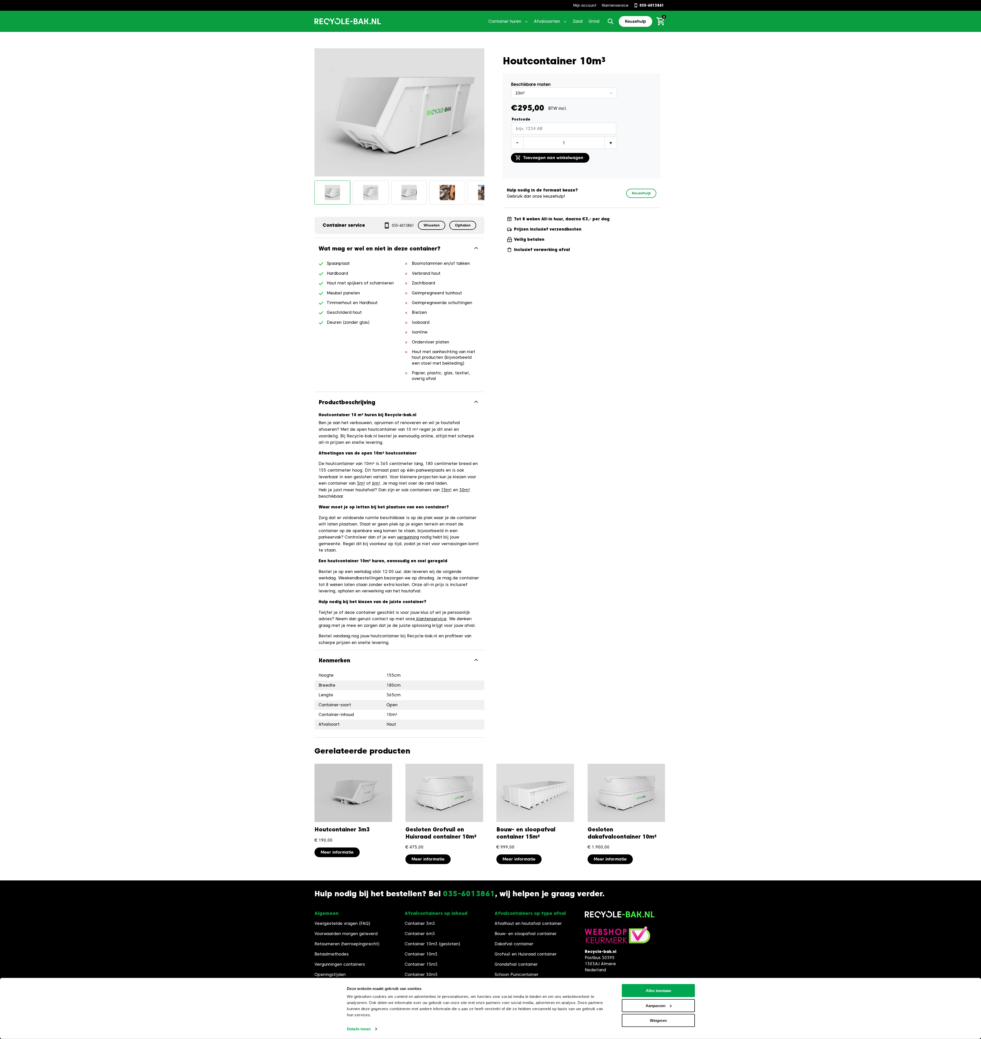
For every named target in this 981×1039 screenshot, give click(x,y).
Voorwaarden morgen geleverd (346, 933)
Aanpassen (655, 1005)
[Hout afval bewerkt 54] (447, 193)
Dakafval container (514, 943)
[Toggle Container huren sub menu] (526, 21)
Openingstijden (330, 974)
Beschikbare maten (531, 84)
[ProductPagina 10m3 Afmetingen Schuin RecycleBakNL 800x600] (371, 193)
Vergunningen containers (339, 964)
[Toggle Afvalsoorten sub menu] (565, 21)
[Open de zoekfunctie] (610, 21)
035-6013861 (403, 225)
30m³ (464, 489)
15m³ (446, 489)
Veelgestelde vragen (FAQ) (342, 923)
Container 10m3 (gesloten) (432, 943)
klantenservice (431, 618)
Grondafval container (516, 964)
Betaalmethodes (331, 954)
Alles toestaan (658, 990)
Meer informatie (337, 852)
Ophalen (463, 225)
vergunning (408, 537)
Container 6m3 (420, 933)
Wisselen (432, 225)
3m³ (361, 483)
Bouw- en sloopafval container (526, 933)
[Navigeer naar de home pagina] (347, 21)
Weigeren (658, 1020)
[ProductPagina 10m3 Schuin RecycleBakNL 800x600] (332, 193)
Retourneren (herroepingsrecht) (347, 943)
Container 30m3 (421, 974)
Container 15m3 (421, 964)
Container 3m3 (420, 923)
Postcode (521, 119)
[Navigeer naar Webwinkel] (617, 937)
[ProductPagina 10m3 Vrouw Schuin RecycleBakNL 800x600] (409, 193)
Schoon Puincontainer (517, 974)
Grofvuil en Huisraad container (526, 954)
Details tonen (359, 1029)
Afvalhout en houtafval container (528, 923)
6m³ (376, 483)
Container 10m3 (421, 954)
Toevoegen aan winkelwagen (553, 157)
